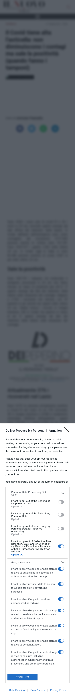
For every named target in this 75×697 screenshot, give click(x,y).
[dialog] (37, 560)
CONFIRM (22, 677)
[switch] (61, 502)
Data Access (37, 690)
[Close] (67, 430)
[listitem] (37, 493)
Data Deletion (17, 690)
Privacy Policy (58, 690)
